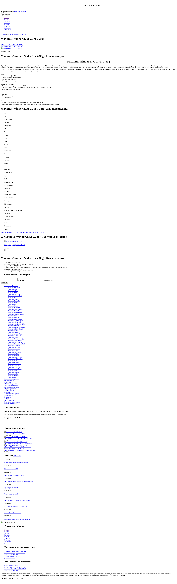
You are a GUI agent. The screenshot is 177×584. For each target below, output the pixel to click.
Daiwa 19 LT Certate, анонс (12, 513)
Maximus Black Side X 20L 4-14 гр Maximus (17, 447)
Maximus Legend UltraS (15, 334)
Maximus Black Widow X (15, 342)
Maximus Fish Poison (14, 352)
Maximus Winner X (14, 289)
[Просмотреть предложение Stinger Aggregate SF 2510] (13, 241)
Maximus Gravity (13, 337)
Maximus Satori (12, 377)
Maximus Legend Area (14, 335)
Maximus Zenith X (13, 311)
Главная (6, 18)
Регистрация (22, 11)
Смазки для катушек (10, 403)
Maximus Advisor (13, 325)
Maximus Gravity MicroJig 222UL (14, 475)
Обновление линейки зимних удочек (16, 462)
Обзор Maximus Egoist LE (12, 565)
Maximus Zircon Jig (14, 301)
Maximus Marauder (14, 362)
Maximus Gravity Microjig (16, 339)
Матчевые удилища (10, 384)
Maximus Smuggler (14, 345)
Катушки (7, 392)
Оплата (6, 19)
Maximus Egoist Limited (15, 359)
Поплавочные (8, 382)
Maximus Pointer (13, 306)
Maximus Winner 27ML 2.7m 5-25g (33, 232)
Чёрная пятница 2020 (11, 469)
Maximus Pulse (12, 360)
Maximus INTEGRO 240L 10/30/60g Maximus (18, 438)
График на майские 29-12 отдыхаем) (15, 506)
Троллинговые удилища (12, 385)
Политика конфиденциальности (14, 553)
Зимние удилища (9, 390)
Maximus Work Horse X (15, 309)
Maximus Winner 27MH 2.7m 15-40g (12, 232)
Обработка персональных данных (15, 551)
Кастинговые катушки (11, 393)
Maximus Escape (13, 332)
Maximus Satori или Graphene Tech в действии (18, 481)
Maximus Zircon (13, 299)
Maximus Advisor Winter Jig (16, 327)
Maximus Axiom (13, 297)
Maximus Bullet (12, 292)
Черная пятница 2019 (11, 494)
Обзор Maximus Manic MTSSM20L (15, 569)
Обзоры (6, 24)
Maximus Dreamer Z (14, 367)
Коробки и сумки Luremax (12, 402)
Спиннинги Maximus (13, 34)
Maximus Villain (13, 291)
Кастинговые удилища (11, 379)
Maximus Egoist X (13, 354)
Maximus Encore (13, 330)
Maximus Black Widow (15, 340)
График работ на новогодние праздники (17, 519)
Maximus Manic (13, 350)
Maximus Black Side (14, 294)
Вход (15, 11)
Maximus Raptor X (13, 372)
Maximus (24, 34)
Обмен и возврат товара (12, 556)
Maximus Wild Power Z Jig (16, 314)
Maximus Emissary (13, 302)
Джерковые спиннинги (11, 387)
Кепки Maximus (9, 400)
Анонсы (7, 26)
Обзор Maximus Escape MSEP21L (14, 567)
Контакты (7, 29)
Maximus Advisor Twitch (15, 329)
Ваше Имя (21, 280)
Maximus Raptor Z (13, 375)
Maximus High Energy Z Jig (16, 324)
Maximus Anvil (12, 316)
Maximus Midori (13, 370)
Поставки (7, 28)
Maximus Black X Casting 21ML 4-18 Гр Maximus (19, 450)
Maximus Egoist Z (13, 355)
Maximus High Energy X (15, 320)
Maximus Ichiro (12, 304)
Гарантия (7, 23)
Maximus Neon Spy (14, 317)
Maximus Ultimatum (14, 347)
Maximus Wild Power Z (15, 312)
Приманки (7, 397)
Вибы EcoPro (8, 395)
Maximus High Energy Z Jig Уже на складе (17, 500)
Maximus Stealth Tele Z (15, 319)
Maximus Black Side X (15, 296)
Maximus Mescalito (14, 349)
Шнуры (6, 398)
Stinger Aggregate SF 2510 (14, 245)
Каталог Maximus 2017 (11, 554)
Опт (5, 31)
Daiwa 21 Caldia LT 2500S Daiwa (14, 433)
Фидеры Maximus (9, 380)
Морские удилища (10, 389)
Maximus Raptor (13, 374)
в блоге (17, 455)
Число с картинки (47, 280)
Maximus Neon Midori (14, 369)
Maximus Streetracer (14, 307)
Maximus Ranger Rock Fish (16, 357)
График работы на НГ (11, 488)
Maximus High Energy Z (15, 322)
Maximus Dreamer (13, 365)
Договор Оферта (9, 558)
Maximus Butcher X (14, 287)
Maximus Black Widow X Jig (16, 344)
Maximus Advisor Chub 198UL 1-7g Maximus (18, 443)
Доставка (7, 21)
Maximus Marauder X (14, 364)
